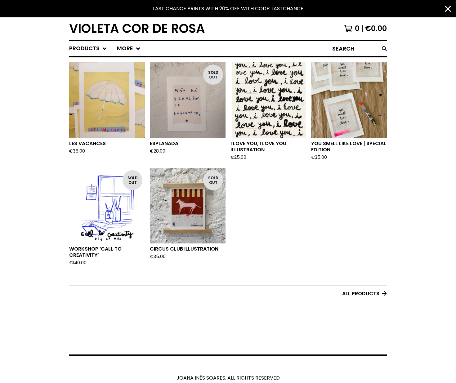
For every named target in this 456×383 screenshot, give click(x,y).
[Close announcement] (448, 8)
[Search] (384, 48)
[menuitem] (88, 48)
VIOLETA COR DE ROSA (137, 28)
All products (360, 293)
